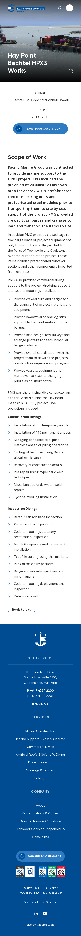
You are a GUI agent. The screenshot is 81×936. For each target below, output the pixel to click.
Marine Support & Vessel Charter (40, 739)
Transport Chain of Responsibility (40, 829)
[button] (59, 7)
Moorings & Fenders (40, 770)
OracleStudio (46, 924)
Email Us (40, 703)
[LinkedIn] (36, 915)
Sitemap (52, 902)
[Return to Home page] (26, 8)
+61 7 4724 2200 (42, 690)
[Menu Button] (69, 7)
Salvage (40, 778)
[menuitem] (40, 731)
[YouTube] (44, 915)
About (40, 805)
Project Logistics (40, 762)
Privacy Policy (32, 902)
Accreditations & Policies (40, 813)
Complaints (40, 837)
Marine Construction (40, 731)
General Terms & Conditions (40, 821)
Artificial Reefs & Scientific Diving (40, 754)
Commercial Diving (40, 747)
